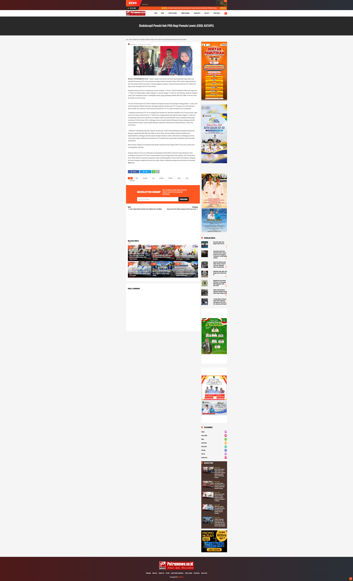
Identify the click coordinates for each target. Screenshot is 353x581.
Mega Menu (217, 13)
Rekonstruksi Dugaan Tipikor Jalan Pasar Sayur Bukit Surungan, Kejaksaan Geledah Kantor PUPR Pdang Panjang (173, 8)
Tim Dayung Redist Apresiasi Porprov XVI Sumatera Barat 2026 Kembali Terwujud (224, 8)
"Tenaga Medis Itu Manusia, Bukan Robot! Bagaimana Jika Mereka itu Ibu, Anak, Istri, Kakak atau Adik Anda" (219, 301)
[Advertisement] (163, 225)
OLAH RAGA (161, 178)
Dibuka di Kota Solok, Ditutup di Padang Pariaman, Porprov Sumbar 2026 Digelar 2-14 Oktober (185, 257)
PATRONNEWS (180, 577)
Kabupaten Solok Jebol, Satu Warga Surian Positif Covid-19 (220, 273)
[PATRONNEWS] (176, 569)
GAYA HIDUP (145, 178)
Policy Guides (188, 573)
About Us (154, 573)
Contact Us (161, 573)
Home (155, 13)
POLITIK (187, 178)
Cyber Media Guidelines (177, 573)
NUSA (153, 178)
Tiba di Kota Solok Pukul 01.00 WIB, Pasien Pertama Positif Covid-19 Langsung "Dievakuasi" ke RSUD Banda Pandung (220, 254)
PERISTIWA (170, 178)
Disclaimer (197, 573)
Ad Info (167, 573)
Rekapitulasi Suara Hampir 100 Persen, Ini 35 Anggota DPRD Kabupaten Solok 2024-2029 (219, 283)
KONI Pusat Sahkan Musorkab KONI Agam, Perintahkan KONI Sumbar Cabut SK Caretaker (139, 274)
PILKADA (179, 178)
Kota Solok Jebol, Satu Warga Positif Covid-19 (218, 243)
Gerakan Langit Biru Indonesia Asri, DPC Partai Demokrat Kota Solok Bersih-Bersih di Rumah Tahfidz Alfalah (162, 273)
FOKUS (137, 178)
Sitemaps (148, 573)
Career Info (204, 573)
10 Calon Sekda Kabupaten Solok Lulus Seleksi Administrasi (186, 275)
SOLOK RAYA (132, 181)
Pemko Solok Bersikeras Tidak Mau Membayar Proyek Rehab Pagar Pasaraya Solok (220, 291)
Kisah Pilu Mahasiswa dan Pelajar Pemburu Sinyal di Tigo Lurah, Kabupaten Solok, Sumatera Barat (219, 264)
